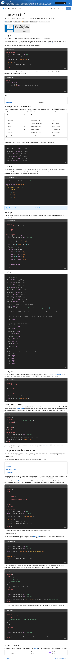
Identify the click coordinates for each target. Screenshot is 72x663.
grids (24, 43)
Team (35, 648)
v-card (6, 217)
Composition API (56, 374)
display (49, 43)
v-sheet (45, 445)
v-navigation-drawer (10, 469)
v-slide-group (9, 472)
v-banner (8, 466)
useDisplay (8, 102)
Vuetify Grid (20, 408)
